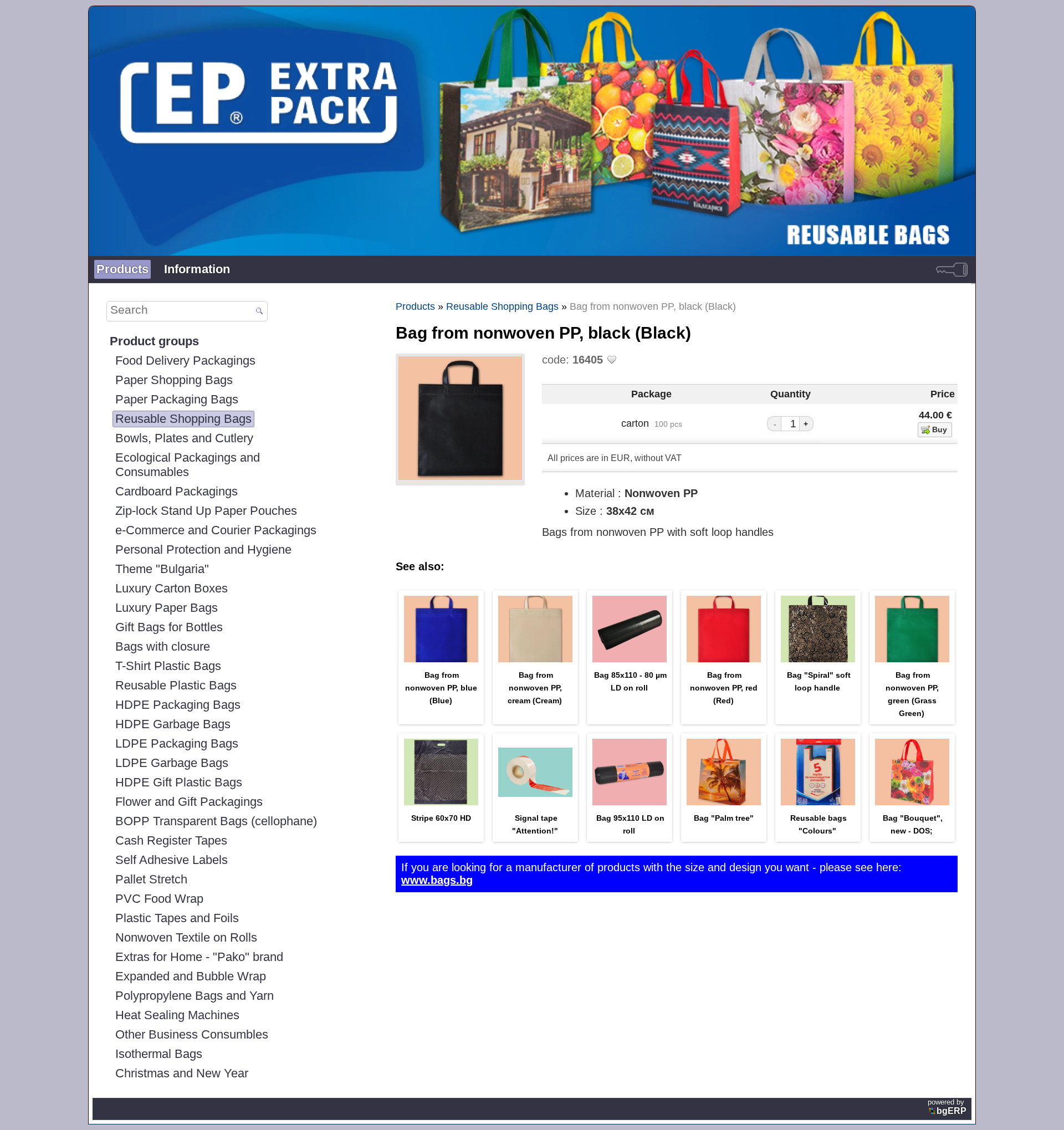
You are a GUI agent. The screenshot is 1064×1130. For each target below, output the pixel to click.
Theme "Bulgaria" (162, 569)
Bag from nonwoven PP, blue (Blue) (441, 688)
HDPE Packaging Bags (178, 705)
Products (122, 269)
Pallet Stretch (151, 879)
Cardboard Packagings (176, 491)
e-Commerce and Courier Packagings (215, 530)
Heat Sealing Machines (177, 1015)
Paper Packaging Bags (176, 399)
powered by (947, 1107)
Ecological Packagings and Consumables (187, 465)
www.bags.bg (437, 880)
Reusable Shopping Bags (183, 419)
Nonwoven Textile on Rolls (186, 937)
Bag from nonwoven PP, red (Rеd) (724, 688)
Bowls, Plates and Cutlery (184, 438)
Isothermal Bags (158, 1054)
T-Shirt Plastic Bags (168, 666)
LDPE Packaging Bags (176, 743)
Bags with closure (162, 646)
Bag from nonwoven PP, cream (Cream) (535, 688)
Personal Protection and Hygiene (203, 549)
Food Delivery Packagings (185, 360)
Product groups (154, 341)
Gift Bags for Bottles (169, 627)
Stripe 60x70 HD (441, 818)
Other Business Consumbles (191, 1034)
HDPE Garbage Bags (173, 724)
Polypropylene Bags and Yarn (194, 996)
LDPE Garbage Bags (171, 763)
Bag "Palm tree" (724, 818)
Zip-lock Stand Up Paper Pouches (206, 511)
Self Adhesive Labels (171, 860)
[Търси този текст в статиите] (259, 312)
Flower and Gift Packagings (189, 802)
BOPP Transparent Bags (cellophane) (216, 821)
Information (197, 269)
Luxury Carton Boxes (171, 588)
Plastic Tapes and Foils (177, 918)
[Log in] (952, 269)
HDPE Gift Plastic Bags (178, 782)
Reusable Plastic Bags (176, 685)
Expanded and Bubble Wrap (190, 976)
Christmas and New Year (181, 1073)
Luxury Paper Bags (166, 608)
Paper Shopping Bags (174, 380)
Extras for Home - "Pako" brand (199, 957)
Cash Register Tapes (171, 840)
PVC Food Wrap (159, 899)
